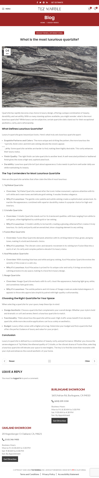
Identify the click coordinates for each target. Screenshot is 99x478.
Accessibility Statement (68, 474)
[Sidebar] (3, 146)
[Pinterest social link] (43, 2)
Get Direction (59, 420)
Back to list (49, 361)
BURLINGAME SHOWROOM (68, 389)
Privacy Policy (48, 474)
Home (42, 22)
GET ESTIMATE (57, 2)
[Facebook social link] (37, 2)
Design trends (53, 22)
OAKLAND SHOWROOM (16, 427)
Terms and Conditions (29, 474)
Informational (56, 33)
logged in (17, 378)
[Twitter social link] (40, 2)
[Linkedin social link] (46, 2)
